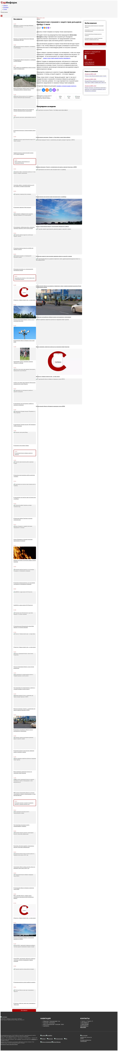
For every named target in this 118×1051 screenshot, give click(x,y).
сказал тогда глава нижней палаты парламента (56, 58)
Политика (45, 1022)
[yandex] (45, 1042)
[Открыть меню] (1, 16)
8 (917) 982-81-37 (88, 59)
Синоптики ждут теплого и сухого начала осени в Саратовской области (94, 30)
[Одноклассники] (44, 28)
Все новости (18, 19)
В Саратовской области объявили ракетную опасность (93, 35)
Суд (59, 1021)
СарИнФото (46, 1025)
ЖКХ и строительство (48, 1024)
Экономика (52, 1022)
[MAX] (48, 28)
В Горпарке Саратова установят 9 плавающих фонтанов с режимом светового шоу (93, 39)
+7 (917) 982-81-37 (84, 1022)
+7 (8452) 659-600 (84, 1024)
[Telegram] (46, 28)
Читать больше (95, 43)
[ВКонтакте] (42, 28)
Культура (57, 1024)
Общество (38, 19)
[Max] (85, 56)
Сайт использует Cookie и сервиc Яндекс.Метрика (9, 1044)
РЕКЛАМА (83, 1027)
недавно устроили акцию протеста (66, 86)
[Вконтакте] (50, 1038)
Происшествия (53, 1021)
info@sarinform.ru (89, 64)
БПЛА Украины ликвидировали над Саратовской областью (94, 26)
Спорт (62, 1024)
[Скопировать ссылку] (50, 28)
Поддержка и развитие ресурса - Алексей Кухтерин (85, 1041)
